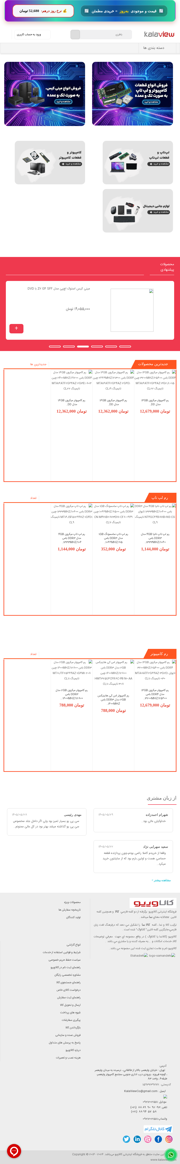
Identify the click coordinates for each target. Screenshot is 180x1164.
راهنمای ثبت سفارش (69, 997)
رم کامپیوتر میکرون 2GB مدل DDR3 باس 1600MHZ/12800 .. (72, 694)
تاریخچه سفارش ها (70, 910)
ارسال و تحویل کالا (70, 1005)
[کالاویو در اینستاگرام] (168, 1139)
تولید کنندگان (73, 917)
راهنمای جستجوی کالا (68, 982)
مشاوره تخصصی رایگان (67, 975)
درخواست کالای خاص (68, 990)
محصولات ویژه (72, 902)
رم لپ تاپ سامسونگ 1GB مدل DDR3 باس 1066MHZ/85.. (113, 538)
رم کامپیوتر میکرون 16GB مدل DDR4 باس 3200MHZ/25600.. (155, 694)
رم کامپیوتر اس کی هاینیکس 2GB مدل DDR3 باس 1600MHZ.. (113, 699)
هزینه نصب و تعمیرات (68, 1057)
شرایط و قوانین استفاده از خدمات (62, 952)
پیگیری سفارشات (71, 1020)
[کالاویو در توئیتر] (126, 1139)
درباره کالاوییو (73, 1050)
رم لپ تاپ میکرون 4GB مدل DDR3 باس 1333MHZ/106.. (71, 538)
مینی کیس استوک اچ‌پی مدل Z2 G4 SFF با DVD (59, 288)
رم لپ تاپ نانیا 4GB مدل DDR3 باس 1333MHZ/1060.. (155, 538)
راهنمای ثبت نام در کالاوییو (66, 967)
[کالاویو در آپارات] (147, 1139)
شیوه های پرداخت (70, 1012)
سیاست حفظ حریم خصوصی (65, 960)
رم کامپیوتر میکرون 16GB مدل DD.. (155, 402)
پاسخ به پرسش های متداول (65, 1042)
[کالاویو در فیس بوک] (158, 1139)
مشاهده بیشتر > (161, 880)
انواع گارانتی (74, 945)
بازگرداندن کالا (73, 1027)
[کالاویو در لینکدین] (137, 1139)
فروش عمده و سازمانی (68, 1035)
